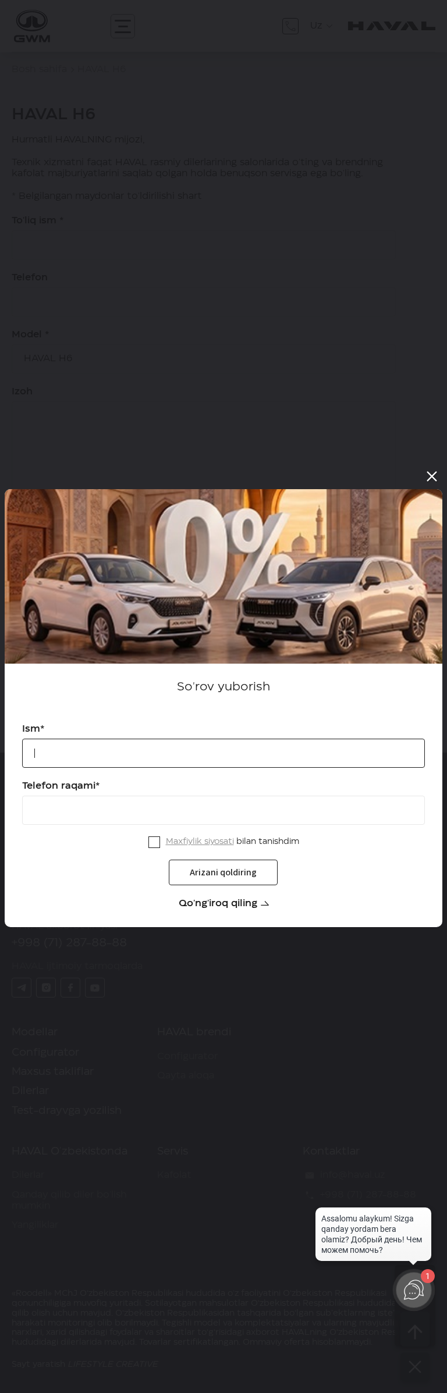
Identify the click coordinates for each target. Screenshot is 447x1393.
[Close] (431, 476)
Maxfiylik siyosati (200, 842)
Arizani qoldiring (223, 871)
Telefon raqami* (61, 785)
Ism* (33, 728)
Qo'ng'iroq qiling (218, 903)
